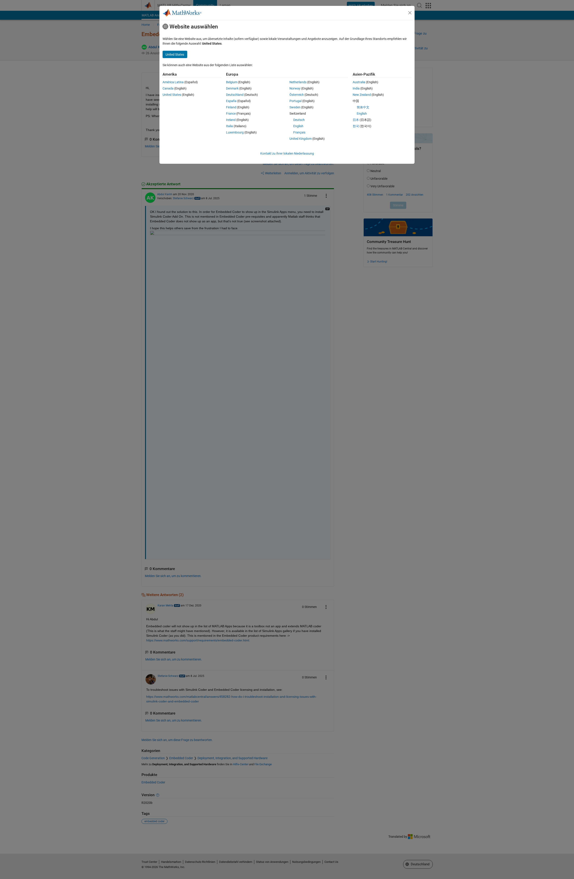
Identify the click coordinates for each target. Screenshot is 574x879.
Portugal (295, 101)
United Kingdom (300, 138)
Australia (359, 82)
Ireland (231, 120)
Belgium (231, 82)
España (231, 101)
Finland (231, 107)
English (298, 126)
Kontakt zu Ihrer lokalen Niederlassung (287, 153)
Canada (168, 88)
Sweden (294, 107)
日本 (356, 120)
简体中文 (363, 107)
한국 (356, 126)
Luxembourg (235, 132)
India (356, 88)
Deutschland (235, 94)
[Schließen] (410, 13)
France (231, 113)
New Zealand (362, 94)
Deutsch (299, 120)
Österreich (296, 94)
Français (299, 132)
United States (172, 94)
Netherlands (298, 82)
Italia (229, 126)
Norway (294, 88)
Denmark (232, 88)
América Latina (173, 82)
